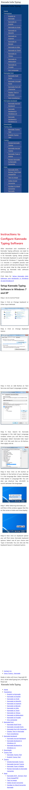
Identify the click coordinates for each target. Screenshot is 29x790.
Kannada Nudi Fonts (14, 724)
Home (6, 11)
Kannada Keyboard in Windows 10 (12, 111)
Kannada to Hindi (14, 27)
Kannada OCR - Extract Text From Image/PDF (14, 172)
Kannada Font (9, 73)
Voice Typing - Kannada (12, 673)
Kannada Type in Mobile (15, 766)
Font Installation (14, 98)
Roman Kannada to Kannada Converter (14, 162)
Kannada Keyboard (10, 101)
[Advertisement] (14, 215)
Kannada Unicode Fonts (15, 727)
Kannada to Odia (14, 47)
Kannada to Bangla (13, 706)
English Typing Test (14, 757)
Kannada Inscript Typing (15, 764)
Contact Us (8, 671)
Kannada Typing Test (14, 755)
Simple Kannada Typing (15, 762)
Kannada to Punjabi (14, 717)
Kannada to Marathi (14, 701)
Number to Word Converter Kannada (14, 188)
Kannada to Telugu (13, 713)
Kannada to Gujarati (14, 703)
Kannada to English (14, 696)
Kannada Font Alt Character (17, 729)
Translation (8, 13)
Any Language (13, 70)
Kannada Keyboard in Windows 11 (12, 119)
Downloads (8, 124)
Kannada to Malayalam (15, 715)
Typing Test (8, 127)
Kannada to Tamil (14, 50)
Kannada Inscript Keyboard (16, 738)
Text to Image (13, 178)
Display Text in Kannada (15, 731)
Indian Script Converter (15, 783)
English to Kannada (14, 694)
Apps (5, 167)
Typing (6, 140)
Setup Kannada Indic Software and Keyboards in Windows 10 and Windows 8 (14, 278)
